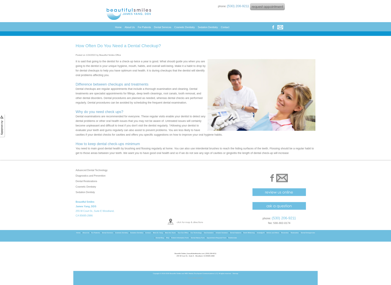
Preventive (285, 233)
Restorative (295, 233)
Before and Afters (273, 233)
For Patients (144, 27)
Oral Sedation (209, 233)
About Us (130, 27)
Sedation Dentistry (208, 27)
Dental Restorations (86, 181)
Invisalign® (260, 233)
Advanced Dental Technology (92, 170)
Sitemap (235, 273)
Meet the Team (170, 233)
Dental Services (162, 27)
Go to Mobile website (195, 278)
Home (118, 27)
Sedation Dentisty (85, 192)
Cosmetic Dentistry (184, 27)
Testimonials (232, 238)
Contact (225, 27)
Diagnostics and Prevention (91, 175)
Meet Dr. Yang (158, 233)
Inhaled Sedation (222, 233)
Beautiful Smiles (175, 273)
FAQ (167, 238)
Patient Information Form (180, 238)
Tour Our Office (183, 233)
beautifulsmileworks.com (195, 253)
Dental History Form (198, 238)
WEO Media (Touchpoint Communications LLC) (201, 273)
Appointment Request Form (216, 238)
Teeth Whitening (249, 233)
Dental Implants (235, 233)
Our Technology (196, 233)
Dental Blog (160, 238)
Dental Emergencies (308, 233)
